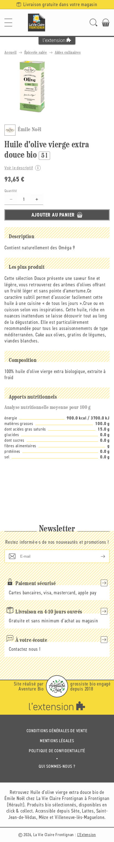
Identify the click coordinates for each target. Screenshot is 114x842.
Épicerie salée (35, 53)
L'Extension (86, 835)
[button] (8, 22)
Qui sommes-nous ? (57, 766)
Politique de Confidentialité (57, 751)
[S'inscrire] (98, 556)
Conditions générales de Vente (57, 731)
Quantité (10, 190)
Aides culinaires (68, 53)
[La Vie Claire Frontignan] (36, 22)
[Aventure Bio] (57, 686)
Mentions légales (57, 741)
